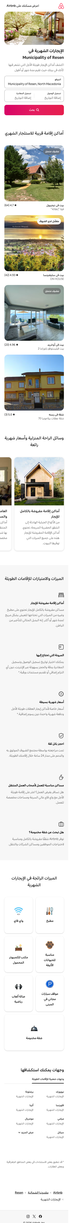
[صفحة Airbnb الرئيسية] (61, 6)
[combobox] (34, 84)
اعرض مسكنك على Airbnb (23, 6)
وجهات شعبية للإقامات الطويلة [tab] (48, 1079)
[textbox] (49, 98)
